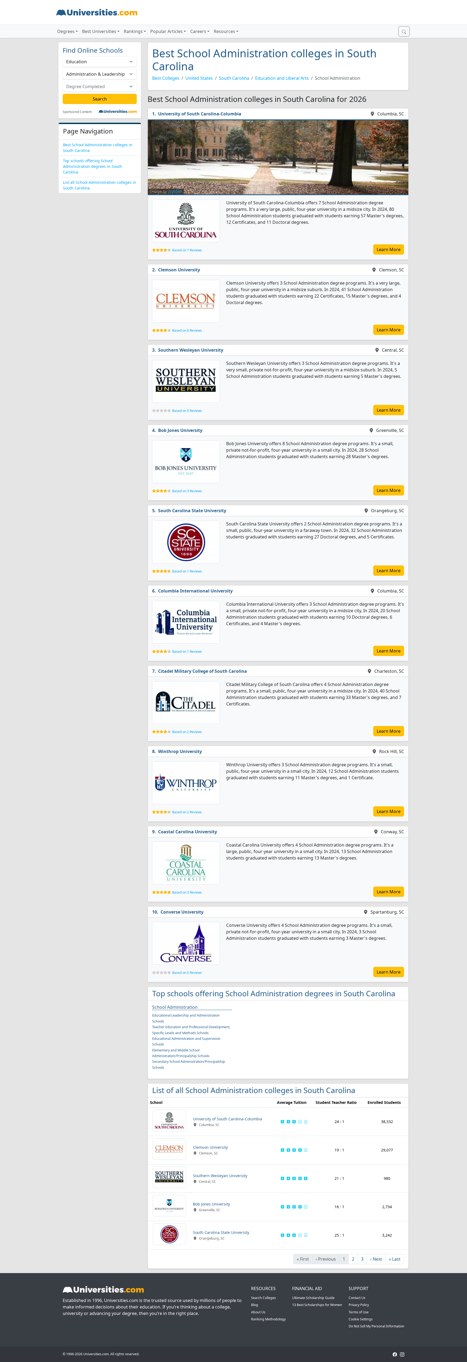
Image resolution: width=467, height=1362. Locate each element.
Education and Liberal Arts (282, 78)
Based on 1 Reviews (187, 571)
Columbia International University (195, 591)
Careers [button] (198, 31)
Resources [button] (224, 31)
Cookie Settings (361, 1319)
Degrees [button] (66, 31)
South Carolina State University (192, 511)
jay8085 (175, 191)
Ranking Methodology (268, 1319)
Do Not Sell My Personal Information (376, 1326)
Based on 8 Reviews (187, 330)
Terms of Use (359, 1312)
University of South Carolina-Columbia (199, 114)
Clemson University (179, 270)
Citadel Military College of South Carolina (202, 671)
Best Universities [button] (99, 31)
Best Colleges (165, 78)
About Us (258, 1312)
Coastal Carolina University (187, 832)
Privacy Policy (359, 1305)
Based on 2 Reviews (187, 732)
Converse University (182, 912)
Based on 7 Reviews (187, 250)
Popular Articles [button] (166, 31)
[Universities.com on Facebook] (395, 1354)
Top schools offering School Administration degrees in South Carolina (92, 166)
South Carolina (234, 78)
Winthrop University (180, 751)
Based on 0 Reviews (187, 410)
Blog (254, 1305)
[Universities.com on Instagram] (402, 1354)
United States (199, 78)
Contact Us (357, 1298)
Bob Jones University (180, 430)
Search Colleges (263, 1298)
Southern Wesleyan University (190, 350)
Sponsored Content (77, 112)
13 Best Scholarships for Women (317, 1305)
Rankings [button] (133, 31)
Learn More (389, 249)
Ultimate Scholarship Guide (313, 1298)
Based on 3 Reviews (187, 491)
